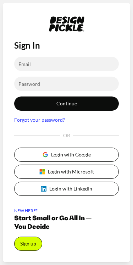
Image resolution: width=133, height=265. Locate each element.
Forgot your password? (39, 120)
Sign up (28, 244)
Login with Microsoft (71, 172)
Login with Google (71, 154)
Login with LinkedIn (70, 189)
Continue (66, 103)
